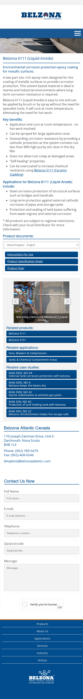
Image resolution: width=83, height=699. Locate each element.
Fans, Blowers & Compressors (28, 353)
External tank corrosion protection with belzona (39, 374)
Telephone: (12, 526)
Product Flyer (15, 268)
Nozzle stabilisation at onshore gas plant (35, 393)
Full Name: (11, 491)
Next (67, 301)
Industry (42, 653)
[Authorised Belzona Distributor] (41, 16)
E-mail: (9, 509)
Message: (11, 561)
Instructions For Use (20, 254)
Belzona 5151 (17, 340)
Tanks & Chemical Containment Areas (33, 359)
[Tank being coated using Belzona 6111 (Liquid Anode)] (42, 302)
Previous (15, 301)
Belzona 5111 (17, 333)
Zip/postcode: (14, 544)
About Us (42, 631)
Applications (42, 638)
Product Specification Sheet (25, 261)
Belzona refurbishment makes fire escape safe (39, 412)
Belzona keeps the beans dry (27, 384)
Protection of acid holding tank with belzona (37, 403)
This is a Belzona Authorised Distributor (39, 684)
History (42, 660)
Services (42, 646)
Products (42, 624)
